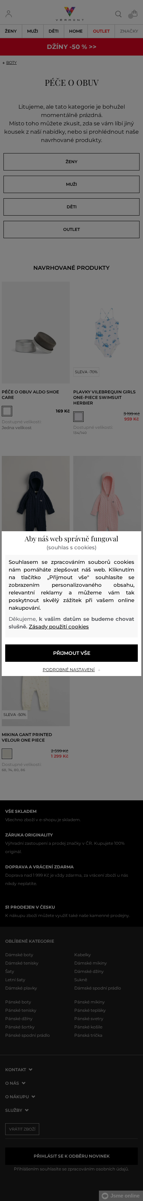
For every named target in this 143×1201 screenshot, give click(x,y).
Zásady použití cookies (59, 626)
